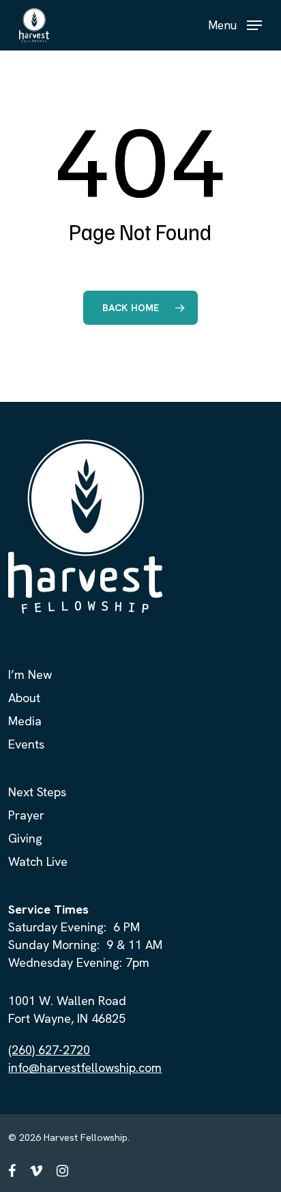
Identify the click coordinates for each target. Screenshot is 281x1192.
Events (26, 744)
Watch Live (38, 861)
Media (25, 721)
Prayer (26, 815)
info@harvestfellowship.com (85, 1067)
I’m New (30, 674)
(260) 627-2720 (49, 1050)
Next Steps (37, 792)
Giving (25, 838)
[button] (235, 23)
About (24, 698)
